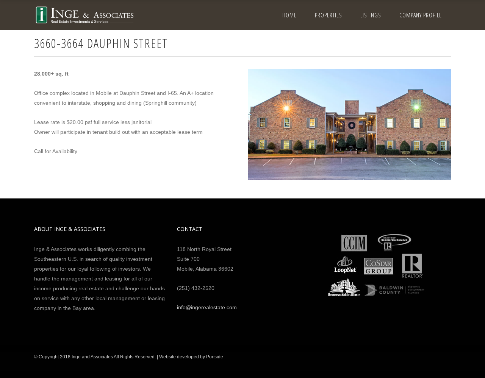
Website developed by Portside (191, 356)
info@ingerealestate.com (207, 307)
